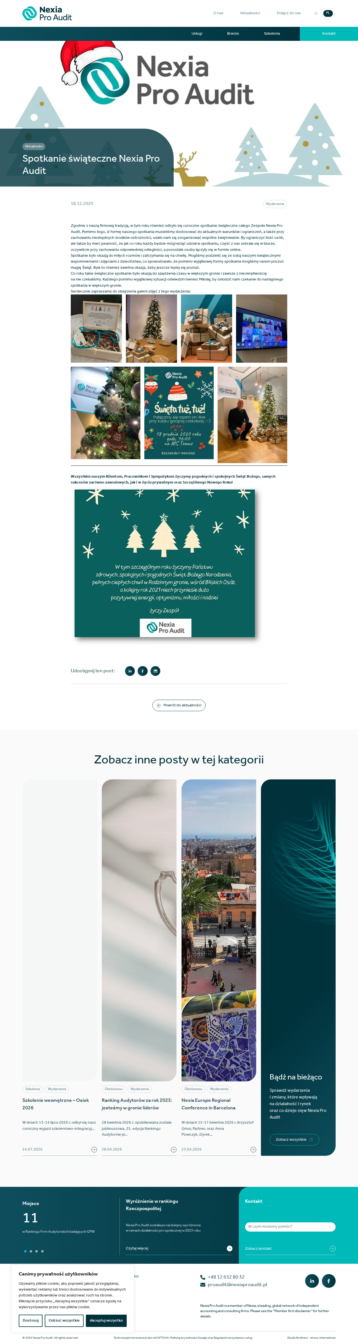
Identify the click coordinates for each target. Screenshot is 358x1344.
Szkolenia (272, 34)
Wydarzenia (275, 204)
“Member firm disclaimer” (292, 1311)
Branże (233, 34)
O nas (218, 13)
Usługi (197, 34)
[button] (218, 13)
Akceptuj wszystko (106, 1320)
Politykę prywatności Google (188, 1338)
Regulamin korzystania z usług (233, 1338)
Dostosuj (31, 1320)
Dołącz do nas (289, 13)
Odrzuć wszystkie (64, 1320)
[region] (72, 1299)
